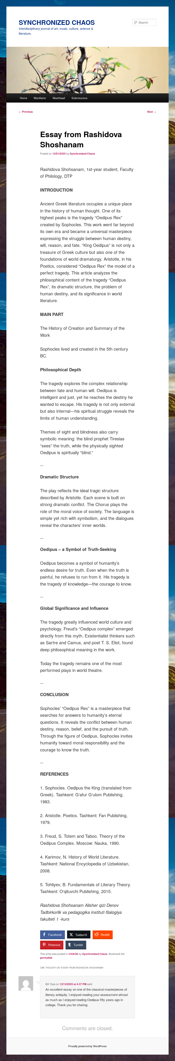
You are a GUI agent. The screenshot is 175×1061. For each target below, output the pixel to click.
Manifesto (40, 98)
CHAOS (73, 954)
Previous (26, 112)
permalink (46, 958)
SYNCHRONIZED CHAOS (57, 22)
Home (23, 98)
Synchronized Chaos (82, 153)
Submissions (79, 98)
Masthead (59, 98)
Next (151, 112)
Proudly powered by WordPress (87, 1046)
